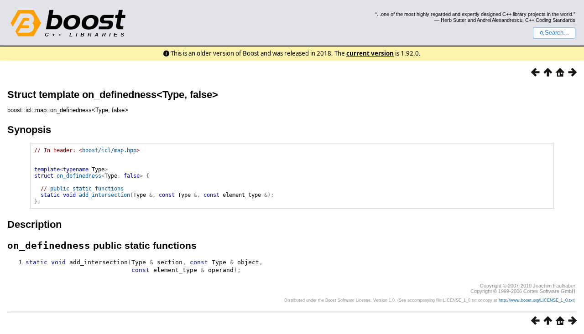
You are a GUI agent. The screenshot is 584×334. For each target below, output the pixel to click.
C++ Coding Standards (550, 20)
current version (370, 53)
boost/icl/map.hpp (109, 150)
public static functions (87, 188)
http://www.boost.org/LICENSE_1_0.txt (536, 300)
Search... (557, 33)
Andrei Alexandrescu (499, 20)
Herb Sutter (453, 20)
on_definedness (79, 176)
